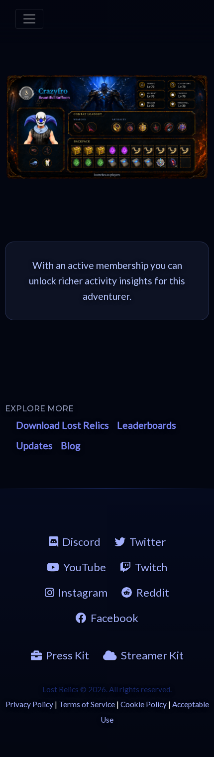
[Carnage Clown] (41, 127)
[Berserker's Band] (169, 127)
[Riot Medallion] (142, 127)
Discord (81, 541)
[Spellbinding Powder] (112, 162)
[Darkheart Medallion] (129, 127)
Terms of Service (87, 704)
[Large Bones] (136, 150)
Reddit (152, 592)
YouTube (84, 567)
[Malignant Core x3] (172, 162)
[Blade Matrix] (47, 150)
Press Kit (67, 655)
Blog (71, 445)
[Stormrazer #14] (92, 127)
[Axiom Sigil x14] (160, 162)
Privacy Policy (29, 704)
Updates (34, 445)
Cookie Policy (143, 704)
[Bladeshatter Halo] (33, 150)
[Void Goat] (47, 162)
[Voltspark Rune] (112, 150)
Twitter (147, 541)
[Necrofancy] (155, 127)
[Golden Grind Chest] (76, 150)
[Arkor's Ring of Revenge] (116, 127)
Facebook (114, 618)
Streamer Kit (152, 655)
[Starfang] (33, 162)
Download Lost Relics (62, 425)
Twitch (151, 567)
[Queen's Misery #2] (78, 127)
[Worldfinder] (182, 127)
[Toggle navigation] (29, 19)
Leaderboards (146, 425)
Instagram (82, 592)
